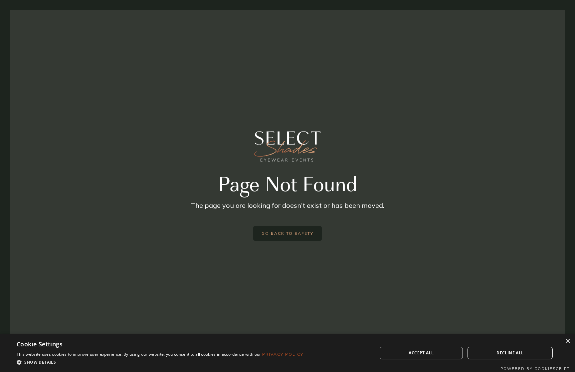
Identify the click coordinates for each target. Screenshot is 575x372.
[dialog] (287, 353)
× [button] (567, 341)
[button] (160, 362)
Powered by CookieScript (535, 368)
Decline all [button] (509, 353)
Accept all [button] (421, 353)
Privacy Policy (282, 354)
